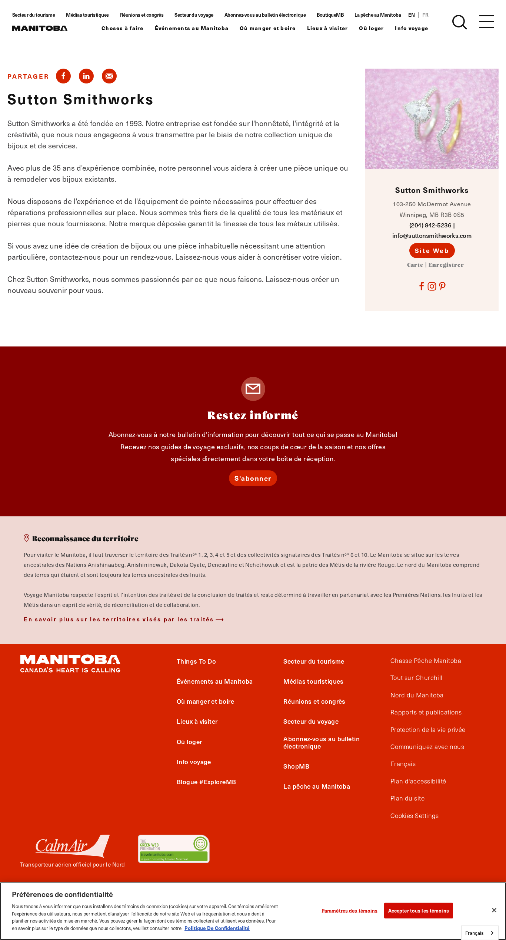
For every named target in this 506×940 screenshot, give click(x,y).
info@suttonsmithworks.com (432, 235)
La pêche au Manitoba (377, 15)
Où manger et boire (268, 28)
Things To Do (196, 661)
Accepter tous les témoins (418, 910)
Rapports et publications (426, 712)
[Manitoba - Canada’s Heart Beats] (39, 28)
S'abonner (253, 478)
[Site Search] (459, 22)
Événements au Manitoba (192, 28)
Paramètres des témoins (350, 910)
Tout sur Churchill (416, 677)
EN (411, 15)
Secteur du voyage (193, 15)
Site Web (432, 250)
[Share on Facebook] (63, 76)
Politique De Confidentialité (217, 927)
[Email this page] (109, 76)
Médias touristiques (87, 15)
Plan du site (407, 798)
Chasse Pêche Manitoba (425, 660)
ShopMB (296, 766)
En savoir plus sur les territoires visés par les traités (119, 619)
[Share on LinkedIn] (86, 76)
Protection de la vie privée (428, 729)
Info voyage (411, 28)
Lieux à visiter (327, 28)
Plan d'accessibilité (418, 781)
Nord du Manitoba (417, 695)
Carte (415, 265)
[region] (253, 911)
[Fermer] (494, 910)
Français (403, 764)
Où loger (371, 28)
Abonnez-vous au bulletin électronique (265, 15)
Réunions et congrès (142, 15)
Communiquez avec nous (427, 746)
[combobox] (480, 933)
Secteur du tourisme (33, 15)
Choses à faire (122, 28)
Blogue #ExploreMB (206, 781)
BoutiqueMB (330, 15)
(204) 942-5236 (430, 225)
